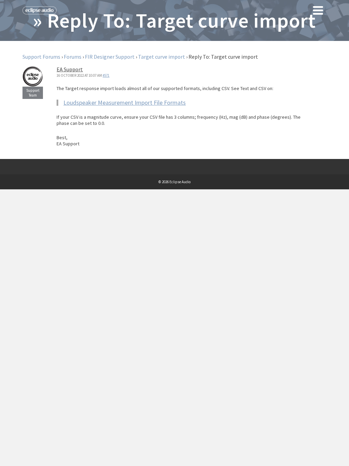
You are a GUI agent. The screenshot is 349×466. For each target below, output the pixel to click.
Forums (72, 56)
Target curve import (161, 56)
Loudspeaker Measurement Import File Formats (124, 102)
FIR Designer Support (110, 56)
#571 (106, 75)
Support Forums (41, 56)
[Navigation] (318, 10)
